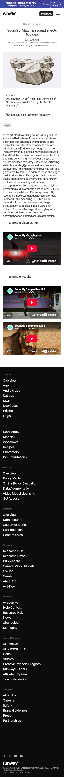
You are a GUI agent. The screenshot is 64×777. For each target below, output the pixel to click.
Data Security (12, 519)
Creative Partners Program (22, 664)
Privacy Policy (41, 768)
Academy (10, 602)
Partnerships (12, 720)
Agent (7, 385)
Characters (11, 452)
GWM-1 (8, 571)
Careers (8, 700)
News (26, 24)
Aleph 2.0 (10, 581)
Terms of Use (28, 768)
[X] (4, 756)
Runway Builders (15, 669)
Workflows (10, 442)
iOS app (9, 395)
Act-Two (9, 586)
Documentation (15, 457)
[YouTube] (15, 756)
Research (36, 24)
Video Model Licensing (19, 493)
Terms (46, 4)
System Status (26, 772)
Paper (7, 125)
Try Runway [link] (46, 14)
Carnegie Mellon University (22, 114)
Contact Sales (13, 535)
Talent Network (14, 679)
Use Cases (10, 405)
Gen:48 (8, 654)
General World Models (19, 566)
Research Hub (13, 551)
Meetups (10, 627)
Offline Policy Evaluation (20, 483)
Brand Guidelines (15, 710)
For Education (13, 530)
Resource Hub (13, 612)
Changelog (11, 622)
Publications (12, 561)
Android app (12, 390)
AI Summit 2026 (15, 649)
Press (7, 715)
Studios (8, 659)
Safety (7, 705)
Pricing (8, 410)
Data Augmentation (17, 488)
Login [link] (34, 14)
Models (9, 437)
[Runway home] (9, 13)
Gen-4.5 (8, 576)
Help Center (12, 607)
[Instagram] (10, 756)
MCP (6, 400)
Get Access (11, 498)
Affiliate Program (15, 674)
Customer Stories (15, 524)
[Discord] (21, 756)
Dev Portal (11, 432)
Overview (10, 380)
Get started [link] (54, 4)
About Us (9, 695)
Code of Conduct (10, 772)
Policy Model (12, 478)
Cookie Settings (17, 770)
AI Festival (11, 644)
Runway (45, 114)
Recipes (9, 447)
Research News (14, 556)
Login (7, 416)
